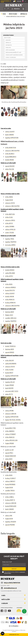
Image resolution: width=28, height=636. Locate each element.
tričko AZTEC (9, 276)
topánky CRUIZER (10, 522)
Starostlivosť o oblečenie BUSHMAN (14, 55)
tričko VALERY (9, 360)
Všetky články (7, 37)
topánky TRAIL (9, 239)
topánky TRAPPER (10, 242)
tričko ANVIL (9, 197)
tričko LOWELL (9, 497)
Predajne (18, 1)
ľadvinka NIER (9, 312)
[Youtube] (9, 611)
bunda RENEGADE (10, 506)
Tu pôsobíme (14, 626)
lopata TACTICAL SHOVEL (13, 420)
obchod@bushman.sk (10, 588)
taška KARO (8, 459)
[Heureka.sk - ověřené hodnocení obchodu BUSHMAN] (19, 611)
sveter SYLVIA (9, 233)
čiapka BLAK (9, 200)
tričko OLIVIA (9, 370)
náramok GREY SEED (11, 391)
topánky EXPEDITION (11, 138)
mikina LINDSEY (10, 481)
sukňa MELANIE (10, 273)
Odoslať (14, 569)
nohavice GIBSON (10, 414)
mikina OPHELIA (10, 229)
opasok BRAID (9, 352)
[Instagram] (5, 610)
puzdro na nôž (9, 450)
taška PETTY (9, 394)
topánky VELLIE (10, 382)
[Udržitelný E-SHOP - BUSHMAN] (24, 611)
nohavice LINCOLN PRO (12, 151)
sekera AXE (8, 516)
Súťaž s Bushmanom (10, 50)
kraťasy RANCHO (10, 303)
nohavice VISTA (10, 203)
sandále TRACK (9, 490)
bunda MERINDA (10, 484)
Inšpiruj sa (8, 42)
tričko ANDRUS (9, 431)
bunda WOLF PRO (10, 428)
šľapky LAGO (9, 315)
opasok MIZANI (10, 525)
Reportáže (8, 40)
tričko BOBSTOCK (10, 148)
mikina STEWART (10, 434)
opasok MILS (9, 453)
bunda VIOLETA (10, 290)
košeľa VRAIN (9, 160)
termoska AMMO (10, 245)
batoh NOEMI (9, 388)
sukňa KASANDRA (10, 364)
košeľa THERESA (10, 346)
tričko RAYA (8, 284)
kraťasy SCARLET (10, 478)
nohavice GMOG (10, 220)
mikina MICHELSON (11, 440)
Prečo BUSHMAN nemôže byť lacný (13, 52)
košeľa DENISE (9, 270)
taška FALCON (9, 169)
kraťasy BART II (10, 500)
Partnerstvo (9, 45)
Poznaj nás (8, 47)
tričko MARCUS (9, 300)
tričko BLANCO (9, 154)
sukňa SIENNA (9, 226)
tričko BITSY (9, 223)
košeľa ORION (9, 296)
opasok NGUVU (9, 166)
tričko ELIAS (9, 217)
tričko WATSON (10, 214)
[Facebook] (2, 610)
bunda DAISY (9, 373)
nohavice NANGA (10, 287)
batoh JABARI (9, 135)
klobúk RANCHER (10, 456)
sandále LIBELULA (10, 318)
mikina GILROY (9, 132)
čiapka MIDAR (9, 385)
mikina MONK (9, 411)
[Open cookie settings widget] (2, 633)
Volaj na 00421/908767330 (12, 582)
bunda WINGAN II (10, 157)
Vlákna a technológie (11, 57)
